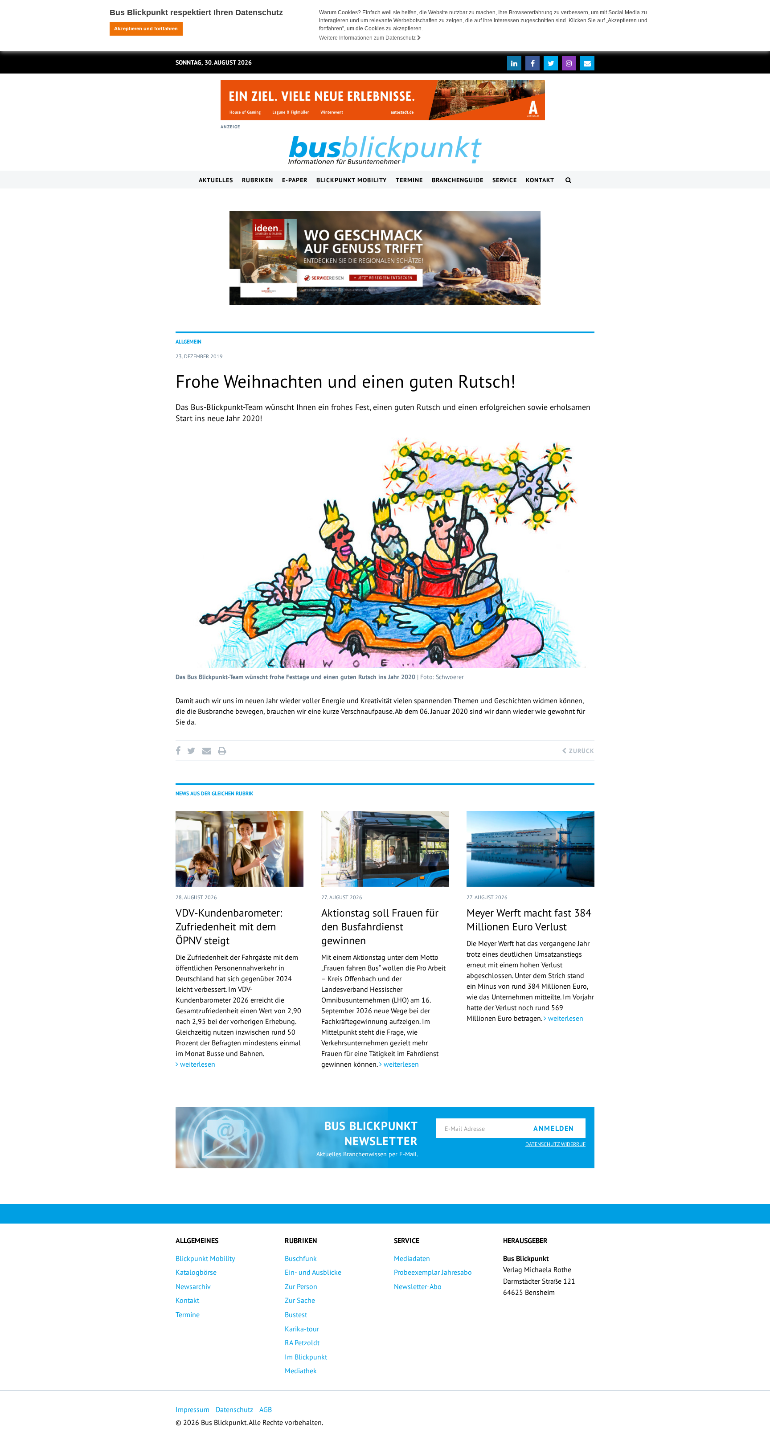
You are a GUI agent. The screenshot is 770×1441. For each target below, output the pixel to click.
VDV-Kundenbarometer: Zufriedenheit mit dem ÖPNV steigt (229, 926)
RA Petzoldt (302, 1342)
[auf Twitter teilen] (191, 751)
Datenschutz (234, 1409)
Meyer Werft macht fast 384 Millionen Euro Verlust (529, 919)
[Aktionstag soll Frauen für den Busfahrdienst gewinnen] (385, 849)
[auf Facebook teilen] (180, 751)
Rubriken (257, 180)
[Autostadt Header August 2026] (383, 100)
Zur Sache (300, 1300)
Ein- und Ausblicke (313, 1272)
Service (504, 180)
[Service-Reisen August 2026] (385, 258)
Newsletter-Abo (418, 1286)
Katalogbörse (196, 1272)
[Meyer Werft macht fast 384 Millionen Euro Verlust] (530, 849)
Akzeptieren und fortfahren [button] (146, 28)
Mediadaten (412, 1258)
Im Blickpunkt (306, 1356)
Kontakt (540, 180)
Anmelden (553, 1128)
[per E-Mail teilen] (206, 751)
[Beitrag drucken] (221, 751)
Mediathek (301, 1370)
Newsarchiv (193, 1286)
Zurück (580, 751)
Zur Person (301, 1286)
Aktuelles (216, 180)
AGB (265, 1409)
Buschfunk (301, 1258)
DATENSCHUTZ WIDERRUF (555, 1144)
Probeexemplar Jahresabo (433, 1272)
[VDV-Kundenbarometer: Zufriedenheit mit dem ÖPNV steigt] (239, 849)
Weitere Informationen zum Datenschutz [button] (368, 38)
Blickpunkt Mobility (351, 180)
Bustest (296, 1314)
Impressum (192, 1409)
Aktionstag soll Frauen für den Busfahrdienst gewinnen (379, 926)
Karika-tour (302, 1328)
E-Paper (294, 180)
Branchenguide (457, 180)
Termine (409, 180)
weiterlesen (196, 1064)
